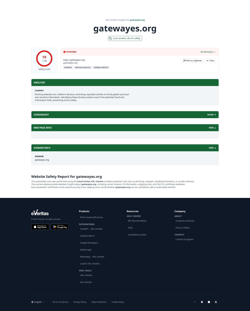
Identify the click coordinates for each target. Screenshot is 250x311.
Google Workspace (89, 242)
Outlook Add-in (87, 235)
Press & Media (183, 227)
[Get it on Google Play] (60, 227)
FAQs (130, 227)
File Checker (86, 282)
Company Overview (185, 220)
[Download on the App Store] (40, 227)
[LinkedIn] (202, 302)
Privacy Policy (79, 302)
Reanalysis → (209, 51)
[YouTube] (195, 302)
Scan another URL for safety (126, 38)
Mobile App (85, 249)
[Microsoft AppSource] (209, 302)
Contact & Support (184, 239)
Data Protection (99, 302)
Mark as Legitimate (194, 60)
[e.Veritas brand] (50, 212)
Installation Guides (137, 234)
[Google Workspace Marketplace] (216, 302)
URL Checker (86, 275)
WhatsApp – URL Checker (92, 256)
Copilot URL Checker (90, 263)
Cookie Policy (118, 302)
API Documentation (137, 220)
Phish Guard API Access (91, 217)
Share (212, 60)
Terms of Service (60, 302)
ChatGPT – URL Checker (91, 228)
